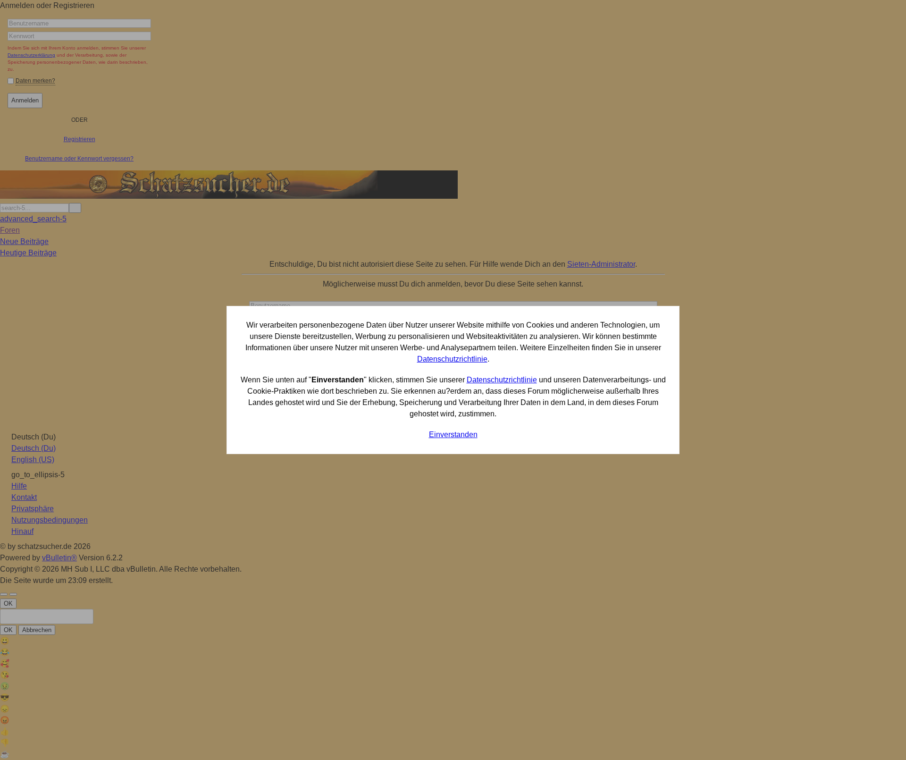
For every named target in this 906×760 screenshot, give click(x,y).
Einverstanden (453, 435)
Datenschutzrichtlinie (452, 359)
